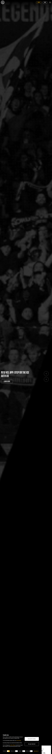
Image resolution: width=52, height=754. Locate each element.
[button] (46, 373)
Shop (45, 2)
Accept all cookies (32, 739)
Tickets (39, 2)
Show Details (36, 751)
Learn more (7, 381)
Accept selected (31, 744)
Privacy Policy (18, 740)
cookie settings (12, 745)
